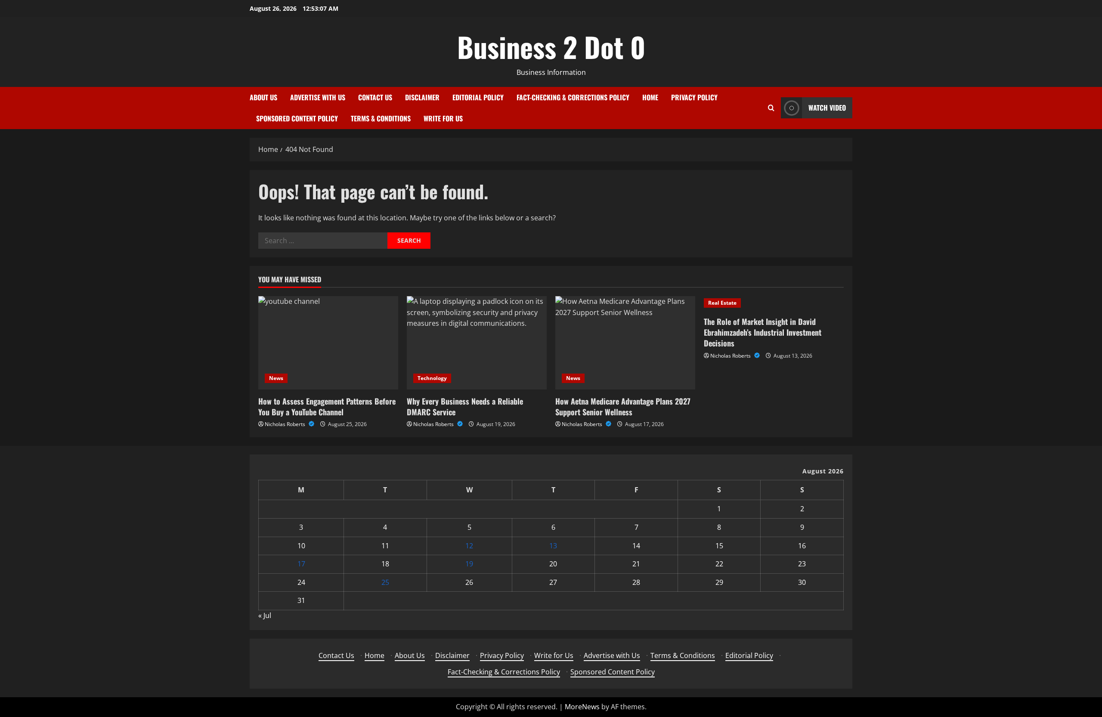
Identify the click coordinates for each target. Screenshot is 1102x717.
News (276, 378)
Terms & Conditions (381, 118)
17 (301, 564)
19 (469, 564)
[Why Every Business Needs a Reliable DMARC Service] (477, 342)
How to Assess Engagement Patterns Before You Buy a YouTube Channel (327, 406)
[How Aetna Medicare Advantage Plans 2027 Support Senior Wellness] (625, 342)
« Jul (264, 615)
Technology (432, 378)
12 (469, 545)
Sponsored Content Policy (297, 118)
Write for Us (443, 118)
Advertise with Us (317, 97)
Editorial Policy (478, 97)
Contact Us (375, 97)
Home (650, 97)
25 (385, 582)
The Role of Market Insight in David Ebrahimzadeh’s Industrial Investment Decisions (762, 332)
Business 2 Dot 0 (551, 46)
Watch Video (827, 107)
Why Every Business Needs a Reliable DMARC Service (465, 406)
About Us (263, 97)
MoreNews (582, 706)
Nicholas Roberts (285, 424)
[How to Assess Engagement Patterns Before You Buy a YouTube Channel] (328, 342)
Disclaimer (422, 97)
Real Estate (722, 302)
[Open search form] (771, 107)
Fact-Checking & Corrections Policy (573, 97)
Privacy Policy (694, 97)
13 (553, 545)
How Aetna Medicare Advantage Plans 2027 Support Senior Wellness (622, 406)
